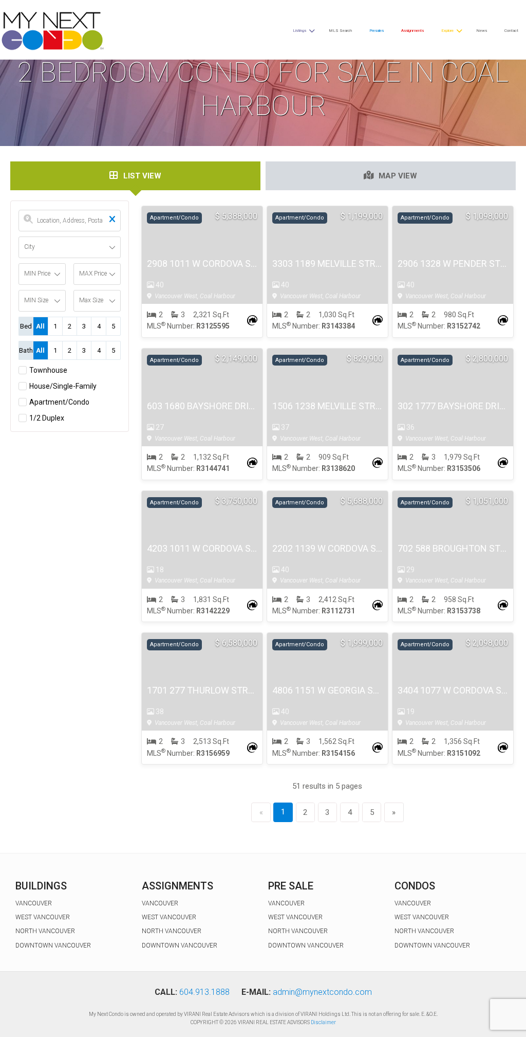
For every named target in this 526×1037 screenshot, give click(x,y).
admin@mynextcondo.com (322, 992)
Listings (299, 30)
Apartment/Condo (59, 402)
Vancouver (33, 903)
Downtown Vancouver (53, 945)
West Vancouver (42, 917)
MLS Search (340, 30)
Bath (26, 350)
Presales (376, 30)
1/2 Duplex (46, 418)
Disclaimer (323, 1022)
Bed (26, 326)
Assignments (412, 30)
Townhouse (48, 370)
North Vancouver (45, 931)
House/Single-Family (63, 386)
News (481, 30)
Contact (511, 30)
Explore (447, 30)
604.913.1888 (204, 992)
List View (142, 175)
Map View (398, 175)
